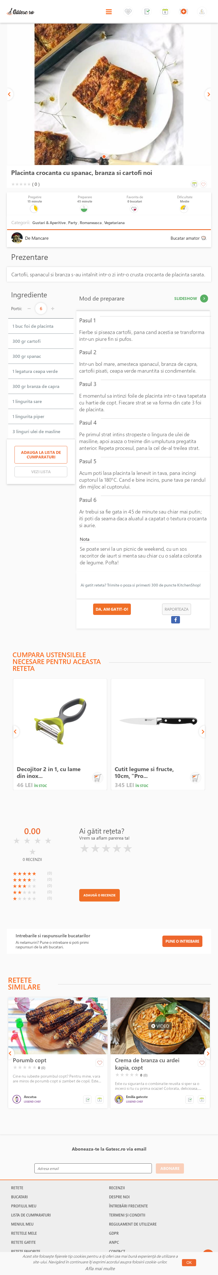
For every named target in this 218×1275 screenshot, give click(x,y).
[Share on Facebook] (175, 619)
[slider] (21, 184)
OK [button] (189, 1263)
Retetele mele (24, 1233)
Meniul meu (22, 1224)
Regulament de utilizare (133, 1224)
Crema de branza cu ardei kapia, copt (147, 1064)
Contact (117, 1251)
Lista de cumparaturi (31, 1215)
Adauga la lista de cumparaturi (41, 455)
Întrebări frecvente (128, 1206)
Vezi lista (41, 471)
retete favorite (25, 1251)
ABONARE (169, 1168)
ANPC (114, 1242)
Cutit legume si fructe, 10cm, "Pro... (144, 772)
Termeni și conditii (127, 1215)
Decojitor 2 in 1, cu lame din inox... (49, 772)
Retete (17, 1187)
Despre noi (119, 1196)
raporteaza (176, 609)
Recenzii (117, 1187)
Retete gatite (23, 1242)
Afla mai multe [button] (100, 1268)
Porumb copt (29, 1060)
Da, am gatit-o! (112, 609)
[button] (87, 1099)
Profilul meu (23, 1206)
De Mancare (37, 238)
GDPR (114, 1233)
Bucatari (19, 1196)
